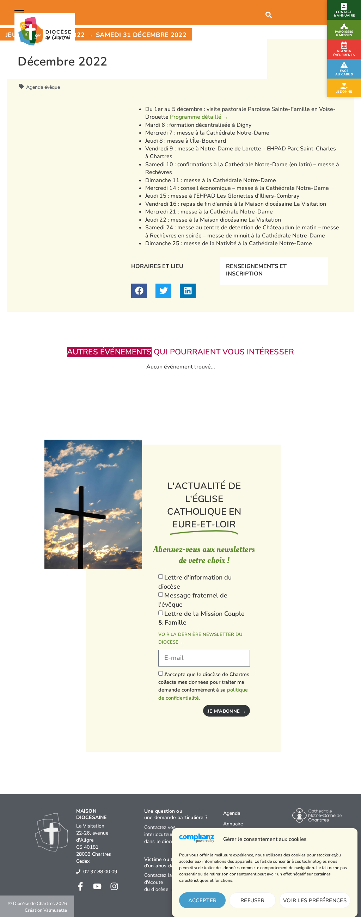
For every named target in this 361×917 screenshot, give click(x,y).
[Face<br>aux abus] (344, 65)
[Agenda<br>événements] (344, 45)
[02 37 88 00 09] (78, 871)
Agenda (231, 813)
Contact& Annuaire (344, 14)
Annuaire (233, 823)
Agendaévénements (344, 53)
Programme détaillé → (199, 117)
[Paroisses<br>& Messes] (344, 26)
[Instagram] (114, 886)
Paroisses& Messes (344, 33)
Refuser (252, 900)
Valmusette (55, 910)
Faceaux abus (344, 72)
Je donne (344, 91)
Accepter (202, 900)
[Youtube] (97, 886)
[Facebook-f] (80, 886)
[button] (20, 12)
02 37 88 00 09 (100, 871)
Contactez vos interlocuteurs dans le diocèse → (164, 834)
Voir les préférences (315, 900)
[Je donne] (344, 85)
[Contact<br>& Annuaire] (344, 6)
